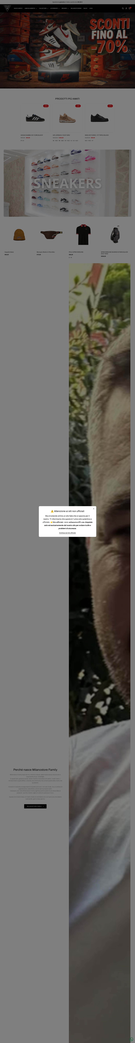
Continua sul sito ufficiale (67, 533)
